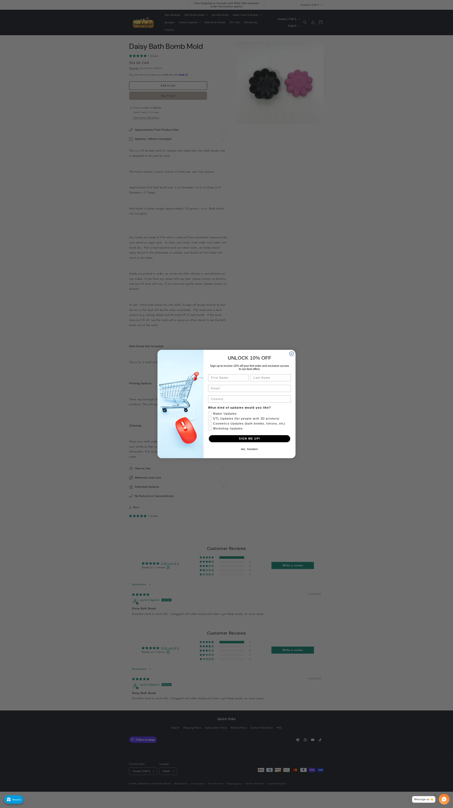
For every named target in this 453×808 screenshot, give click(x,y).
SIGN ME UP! (249, 438)
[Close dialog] (291, 354)
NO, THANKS (249, 449)
